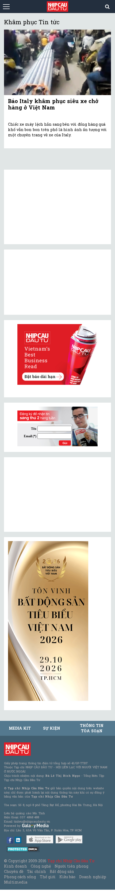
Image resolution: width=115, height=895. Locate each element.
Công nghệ (41, 866)
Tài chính (36, 871)
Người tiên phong (71, 866)
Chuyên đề (13, 871)
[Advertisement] (48, 494)
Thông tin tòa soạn (91, 728)
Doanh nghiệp (92, 876)
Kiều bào (67, 876)
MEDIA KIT (20, 728)
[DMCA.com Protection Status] (23, 849)
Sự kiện (51, 728)
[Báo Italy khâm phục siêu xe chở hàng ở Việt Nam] (57, 62)
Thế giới (48, 876)
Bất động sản (62, 871)
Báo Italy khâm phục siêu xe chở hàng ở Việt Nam (53, 104)
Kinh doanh (15, 866)
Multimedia (15, 882)
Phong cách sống (20, 876)
